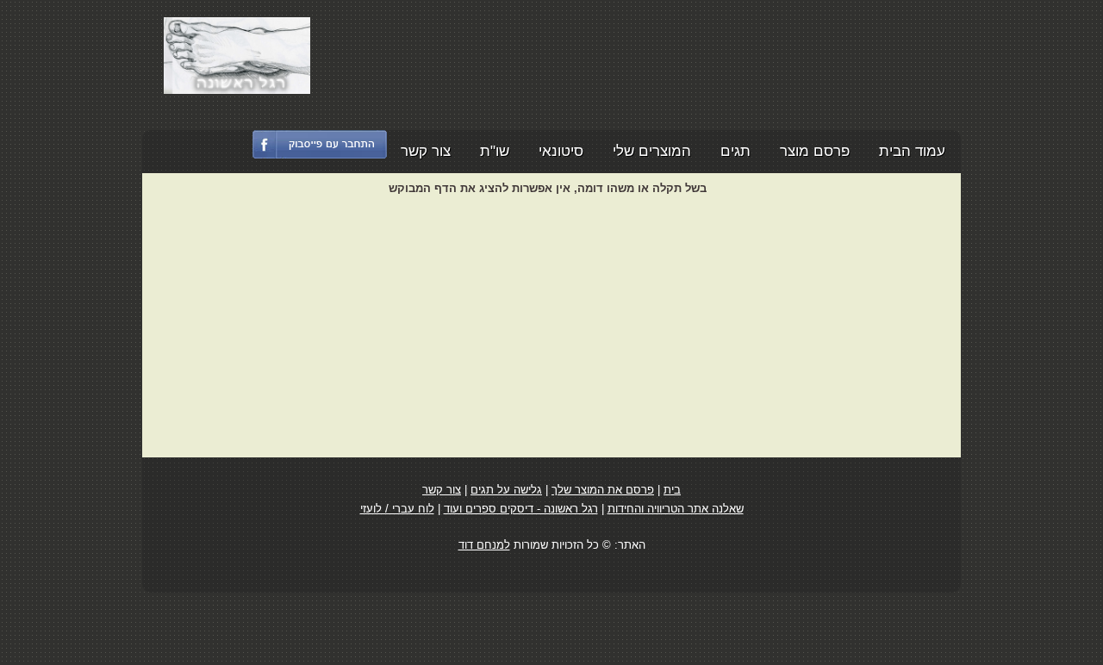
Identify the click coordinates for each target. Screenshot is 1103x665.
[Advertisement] (625, 56)
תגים (735, 151)
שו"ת (494, 151)
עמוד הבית (912, 151)
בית (672, 489)
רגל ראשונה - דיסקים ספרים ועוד (521, 508)
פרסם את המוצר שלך (603, 489)
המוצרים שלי (652, 151)
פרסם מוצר (815, 151)
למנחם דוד (484, 544)
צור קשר (426, 151)
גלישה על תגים (506, 489)
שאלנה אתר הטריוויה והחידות (676, 508)
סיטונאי (561, 151)
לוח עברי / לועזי (397, 508)
